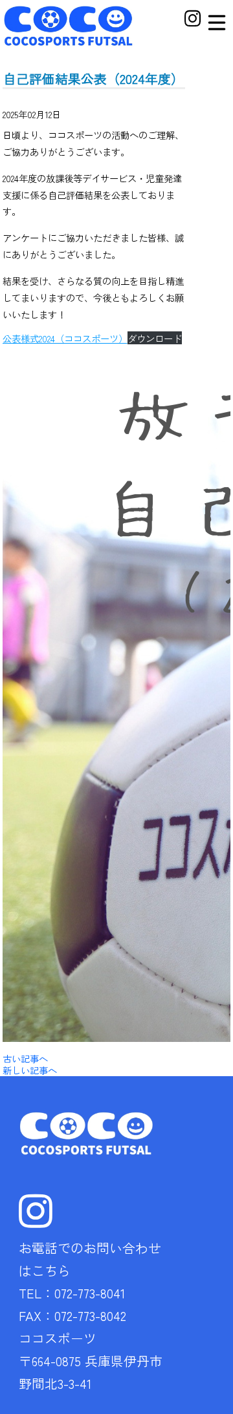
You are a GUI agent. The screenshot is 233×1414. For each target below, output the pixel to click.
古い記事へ (25, 1058)
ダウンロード (155, 338)
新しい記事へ (30, 1070)
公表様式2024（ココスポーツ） (65, 338)
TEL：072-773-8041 (72, 1293)
